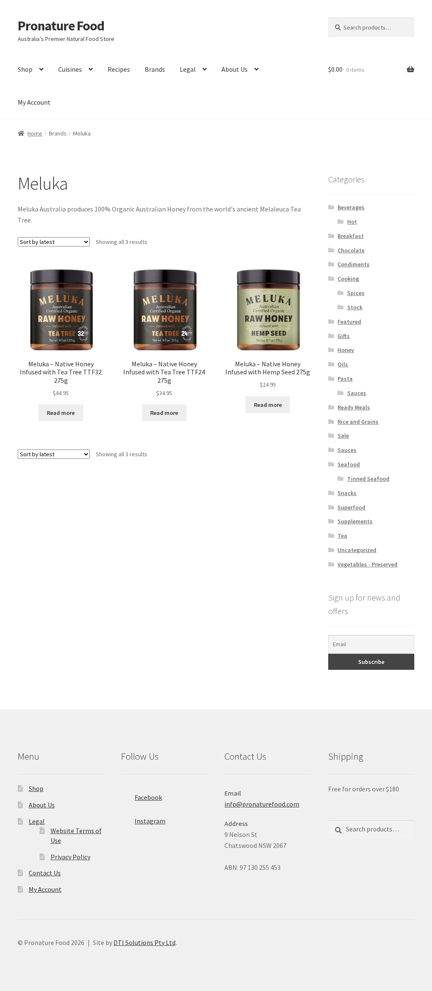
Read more (61, 413)
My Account (34, 102)
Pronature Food (61, 25)
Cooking (348, 278)
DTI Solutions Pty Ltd (144, 942)
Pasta (345, 378)
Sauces (356, 393)
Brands (155, 69)
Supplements (355, 521)
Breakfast (351, 236)
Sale (343, 435)
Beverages (351, 207)
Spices (355, 293)
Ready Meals (354, 407)
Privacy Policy (70, 857)
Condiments (354, 264)
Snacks (347, 493)
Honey (346, 350)
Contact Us (45, 873)
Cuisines (70, 69)
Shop (25, 69)
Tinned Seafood (368, 478)
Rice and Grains (358, 421)
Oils (343, 364)
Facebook (148, 797)
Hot (352, 221)
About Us (234, 69)
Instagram (150, 821)
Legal (188, 69)
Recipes (119, 69)
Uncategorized (357, 550)
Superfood (351, 507)
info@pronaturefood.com (261, 804)
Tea (342, 535)
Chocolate (351, 250)
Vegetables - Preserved (367, 564)
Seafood (349, 464)
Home (34, 133)
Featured (349, 321)
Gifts (344, 336)
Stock (354, 307)
